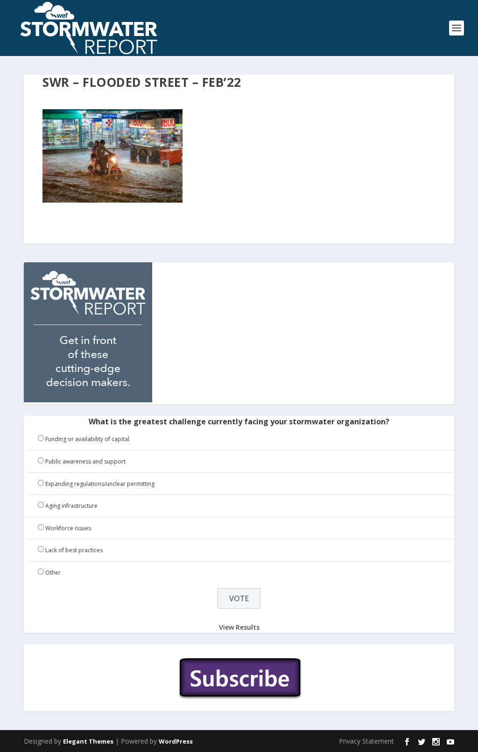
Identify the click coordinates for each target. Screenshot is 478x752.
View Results (239, 627)
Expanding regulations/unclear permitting (100, 484)
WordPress (176, 741)
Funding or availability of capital (87, 439)
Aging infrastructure (71, 506)
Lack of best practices (74, 550)
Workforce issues (68, 528)
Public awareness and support (85, 461)
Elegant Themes (88, 741)
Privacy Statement (366, 741)
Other (53, 572)
